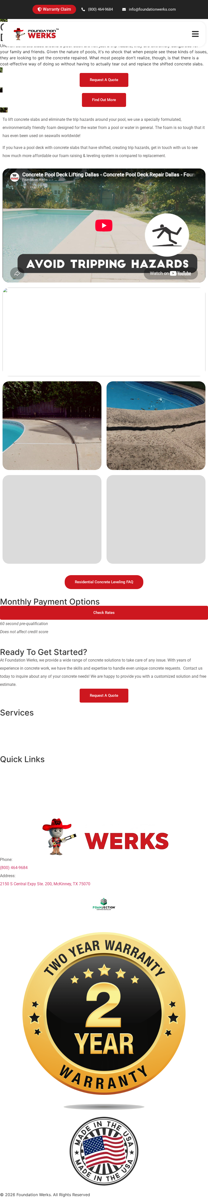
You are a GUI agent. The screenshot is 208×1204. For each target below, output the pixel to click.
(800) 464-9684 (14, 867)
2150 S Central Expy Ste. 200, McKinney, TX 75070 (45, 883)
